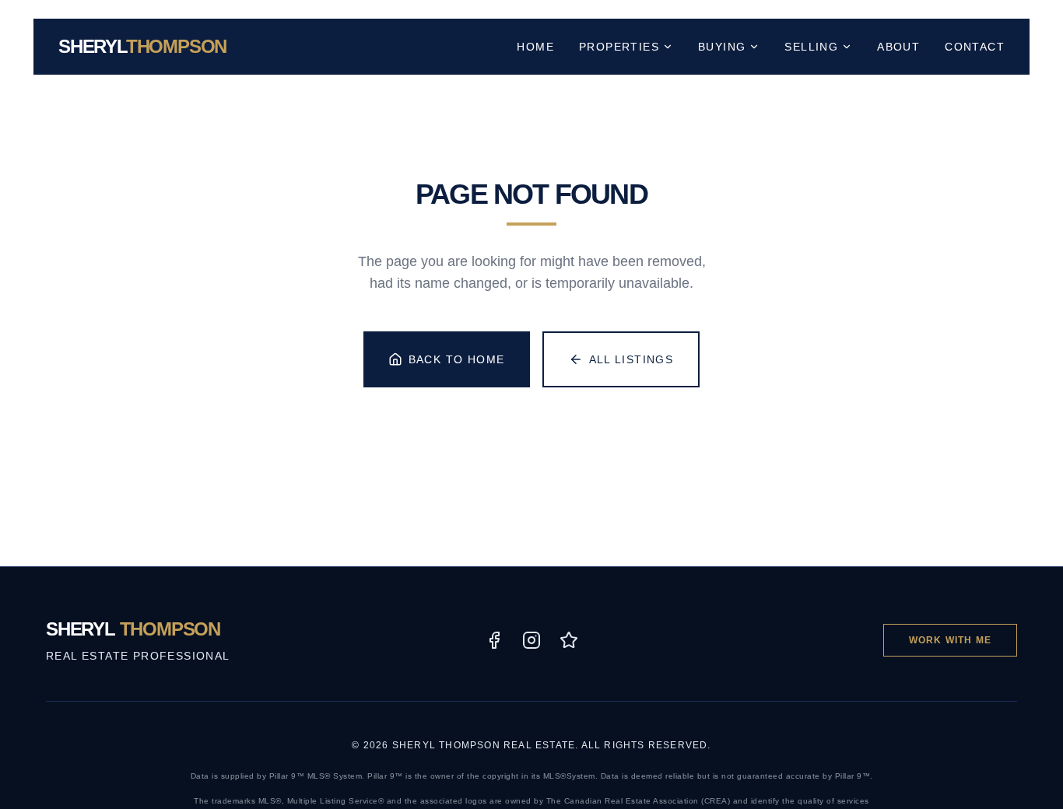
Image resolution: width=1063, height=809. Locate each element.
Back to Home (457, 359)
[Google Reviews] (569, 640)
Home (535, 46)
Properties (619, 46)
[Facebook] (494, 640)
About (898, 46)
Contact (975, 46)
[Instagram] (531, 640)
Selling (811, 46)
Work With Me (950, 640)
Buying (722, 46)
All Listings (631, 359)
